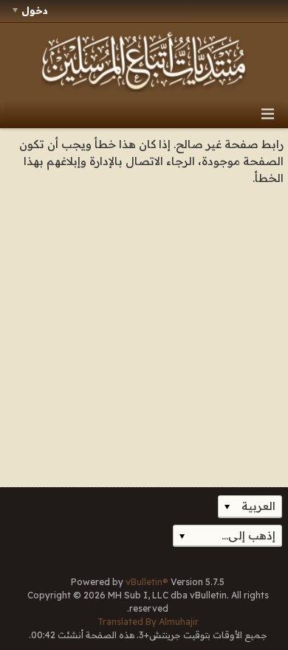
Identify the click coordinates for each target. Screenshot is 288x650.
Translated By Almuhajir (148, 621)
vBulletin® (147, 581)
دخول (34, 10)
